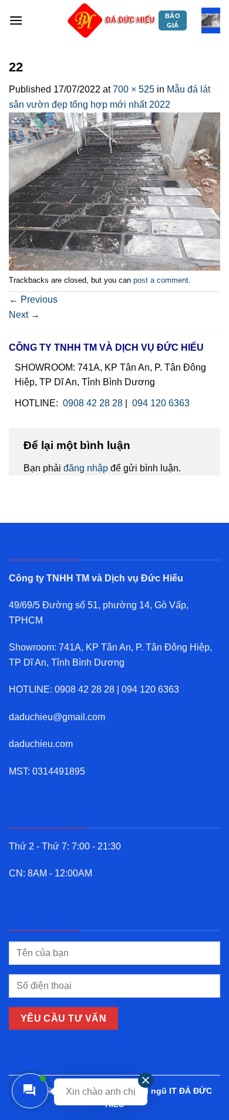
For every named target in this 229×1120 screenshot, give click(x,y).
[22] (114, 191)
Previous (33, 299)
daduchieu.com (41, 744)
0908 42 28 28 (93, 403)
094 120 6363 (161, 403)
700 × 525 (133, 89)
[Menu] (16, 20)
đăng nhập (85, 468)
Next (24, 315)
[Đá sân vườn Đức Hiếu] (112, 20)
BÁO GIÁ (172, 20)
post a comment (160, 280)
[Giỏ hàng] (210, 20)
